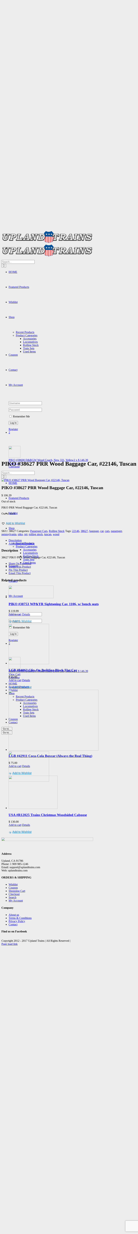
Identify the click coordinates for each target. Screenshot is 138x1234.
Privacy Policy (17, 921)
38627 (84, 531)
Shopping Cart (17, 890)
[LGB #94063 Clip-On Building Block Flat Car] (73, 644)
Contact (13, 924)
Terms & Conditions (20, 917)
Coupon (13, 887)
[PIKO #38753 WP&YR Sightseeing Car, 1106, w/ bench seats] (73, 592)
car (102, 531)
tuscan (47, 534)
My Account (16, 900)
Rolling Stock (57, 531)
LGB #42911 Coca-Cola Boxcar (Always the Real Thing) (50, 756)
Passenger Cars (38, 531)
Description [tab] (15, 540)
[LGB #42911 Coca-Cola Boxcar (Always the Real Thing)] (73, 720)
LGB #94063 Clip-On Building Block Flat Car (43, 670)
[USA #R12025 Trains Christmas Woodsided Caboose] (73, 793)
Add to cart (15, 614)
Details (26, 614)
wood (56, 534)
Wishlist (13, 884)
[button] (13, 523)
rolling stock (36, 534)
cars (107, 531)
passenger (116, 531)
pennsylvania (8, 534)
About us (14, 914)
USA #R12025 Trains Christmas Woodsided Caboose (48, 815)
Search (12, 897)
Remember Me (21, 416)
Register (13, 429)
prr (25, 534)
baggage (94, 531)
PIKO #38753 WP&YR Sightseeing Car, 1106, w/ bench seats (54, 604)
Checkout (14, 894)
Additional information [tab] (21, 543)
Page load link (9, 943)
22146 (75, 531)
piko (20, 534)
